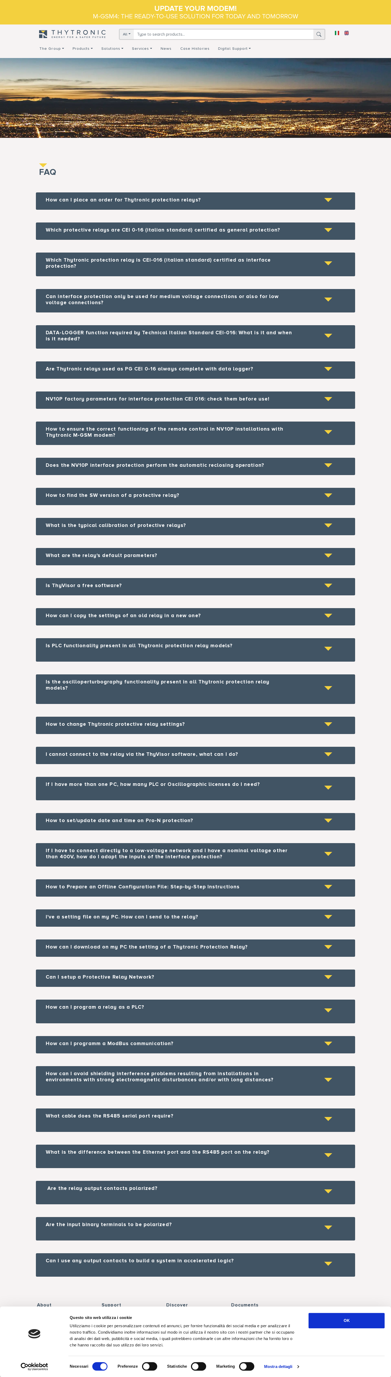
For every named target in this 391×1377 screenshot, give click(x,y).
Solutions (110, 48)
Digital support (233, 48)
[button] (195, 201)
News (166, 48)
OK (347, 1320)
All (125, 34)
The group (50, 48)
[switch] (149, 1366)
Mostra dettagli (278, 1366)
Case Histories (195, 48)
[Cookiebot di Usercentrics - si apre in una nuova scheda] (34, 1367)
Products (81, 48)
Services (140, 48)
